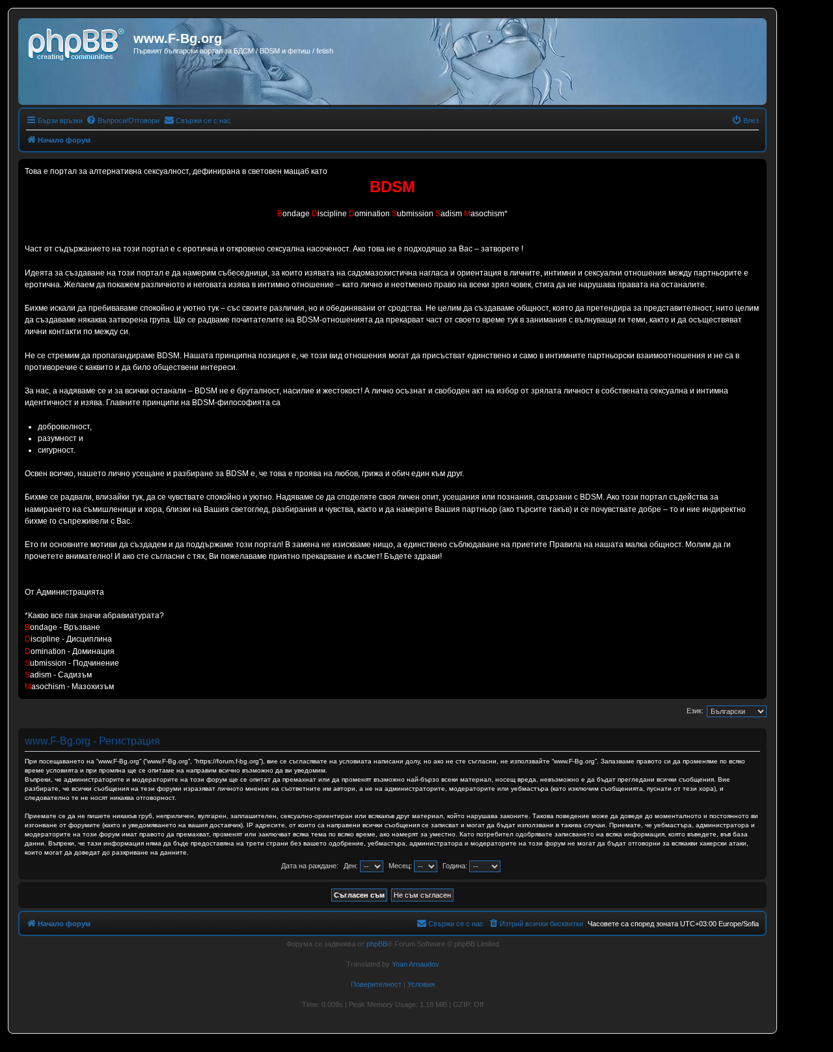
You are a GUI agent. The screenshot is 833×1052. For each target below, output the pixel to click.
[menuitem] (122, 120)
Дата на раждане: (309, 866)
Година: (456, 866)
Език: (695, 711)
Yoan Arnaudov (415, 964)
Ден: (352, 866)
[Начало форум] (77, 42)
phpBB (376, 944)
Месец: (401, 866)
